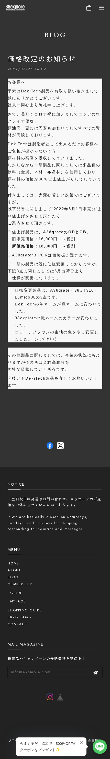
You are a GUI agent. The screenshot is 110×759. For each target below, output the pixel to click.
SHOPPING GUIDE (25, 610)
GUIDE (16, 592)
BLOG (13, 577)
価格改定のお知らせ (42, 59)
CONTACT (18, 624)
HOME (13, 563)
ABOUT (14, 570)
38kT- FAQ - (19, 617)
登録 (95, 672)
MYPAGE (18, 601)
